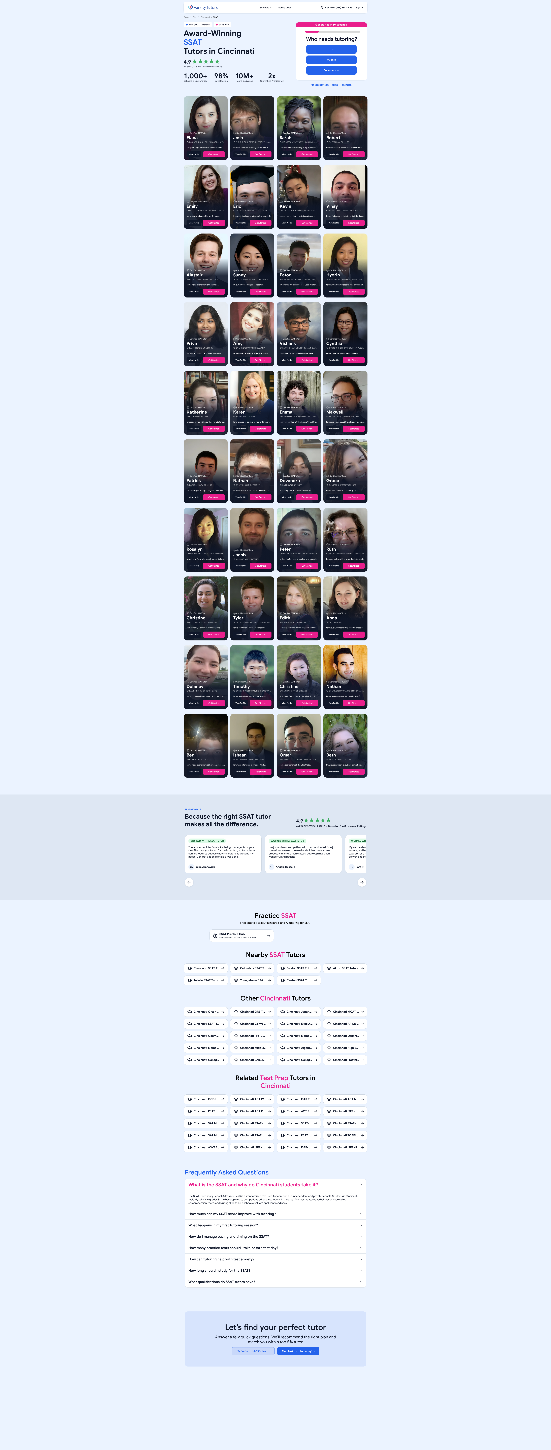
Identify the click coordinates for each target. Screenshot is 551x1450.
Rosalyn (195, 549)
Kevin (285, 206)
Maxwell (334, 412)
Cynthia (334, 343)
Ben (190, 755)
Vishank (288, 343)
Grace (332, 481)
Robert (333, 138)
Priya (192, 343)
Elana (192, 138)
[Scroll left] (189, 882)
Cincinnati (205, 17)
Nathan (240, 481)
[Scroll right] (362, 882)
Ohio (195, 17)
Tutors (186, 17)
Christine (196, 618)
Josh (238, 138)
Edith (285, 618)
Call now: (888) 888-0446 (338, 7)
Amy (238, 343)
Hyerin (333, 275)
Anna (331, 618)
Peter (285, 549)
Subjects (264, 7)
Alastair (195, 275)
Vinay (332, 206)
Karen (239, 412)
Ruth (331, 549)
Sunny (239, 275)
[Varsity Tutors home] (203, 7)
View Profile (194, 154)
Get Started (213, 154)
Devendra (290, 481)
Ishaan (240, 755)
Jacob (239, 555)
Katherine (197, 412)
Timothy (241, 686)
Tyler (238, 618)
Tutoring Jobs (284, 7)
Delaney (195, 686)
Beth (331, 755)
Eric (237, 206)
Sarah (285, 138)
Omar (285, 755)
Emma (286, 412)
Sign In (359, 7)
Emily (192, 206)
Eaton (285, 275)
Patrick (194, 481)
